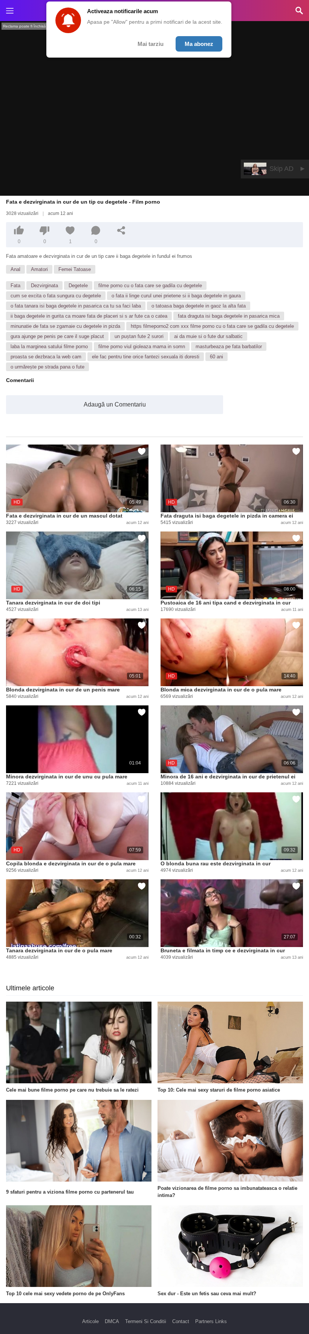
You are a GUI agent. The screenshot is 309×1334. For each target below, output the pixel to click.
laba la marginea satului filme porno (49, 346)
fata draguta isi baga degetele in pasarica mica (229, 316)
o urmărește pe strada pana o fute (47, 367)
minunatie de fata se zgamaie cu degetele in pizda (65, 326)
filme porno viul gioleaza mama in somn (141, 346)
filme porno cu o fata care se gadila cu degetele (150, 285)
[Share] (121, 230)
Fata (15, 285)
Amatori (39, 269)
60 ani (216, 356)
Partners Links (211, 1321)
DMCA (112, 1321)
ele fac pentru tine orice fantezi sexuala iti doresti (145, 356)
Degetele (78, 285)
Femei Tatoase (74, 269)
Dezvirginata (44, 285)
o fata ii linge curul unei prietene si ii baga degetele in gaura (176, 295)
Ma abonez (199, 44)
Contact (180, 1321)
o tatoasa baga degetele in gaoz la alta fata (198, 306)
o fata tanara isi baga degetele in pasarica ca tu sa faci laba (76, 306)
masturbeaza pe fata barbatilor (229, 346)
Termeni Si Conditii (145, 1321)
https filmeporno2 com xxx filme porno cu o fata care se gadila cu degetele (212, 326)
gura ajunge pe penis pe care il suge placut (57, 336)
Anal (15, 269)
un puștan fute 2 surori (139, 336)
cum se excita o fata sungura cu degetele (56, 295)
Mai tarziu (151, 44)
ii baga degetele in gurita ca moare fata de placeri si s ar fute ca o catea (89, 316)
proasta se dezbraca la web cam (46, 356)
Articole (90, 1321)
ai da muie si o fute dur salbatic (208, 336)
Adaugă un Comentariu (115, 404)
